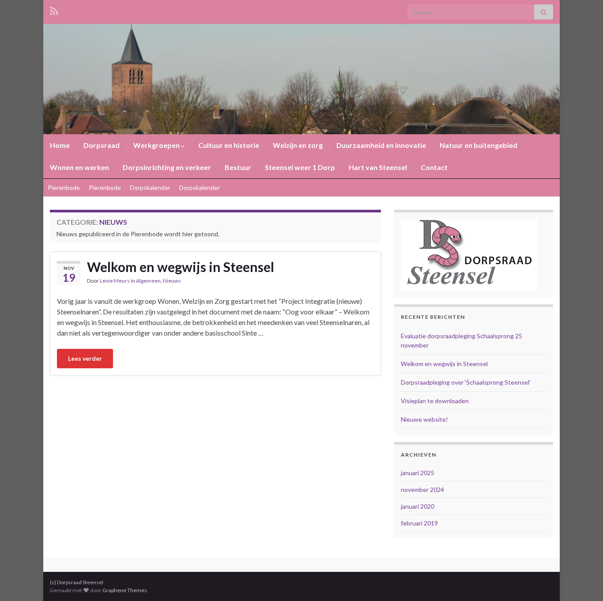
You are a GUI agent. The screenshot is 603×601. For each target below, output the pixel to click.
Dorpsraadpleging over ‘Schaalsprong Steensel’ (466, 382)
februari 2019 (419, 523)
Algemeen (148, 280)
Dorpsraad (101, 145)
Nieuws (172, 280)
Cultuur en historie (228, 145)
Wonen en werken (79, 167)
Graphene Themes (124, 590)
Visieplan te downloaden (435, 400)
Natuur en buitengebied (478, 145)
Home (60, 145)
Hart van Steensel (378, 167)
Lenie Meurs (115, 280)
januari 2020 (417, 506)
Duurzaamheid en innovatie (381, 145)
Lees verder (85, 358)
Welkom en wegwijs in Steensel (180, 267)
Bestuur (238, 167)
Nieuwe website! (424, 419)
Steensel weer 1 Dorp (300, 167)
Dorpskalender (150, 187)
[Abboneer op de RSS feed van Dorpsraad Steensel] (54, 9)
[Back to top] (583, 581)
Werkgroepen (157, 145)
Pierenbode (64, 187)
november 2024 (422, 489)
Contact (434, 167)
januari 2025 (417, 472)
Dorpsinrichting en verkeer (167, 167)
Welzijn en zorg (298, 145)
